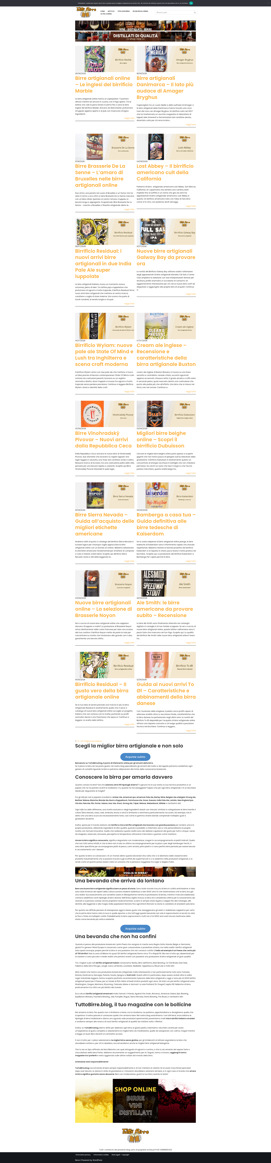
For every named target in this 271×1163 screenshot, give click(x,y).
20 (82, 741)
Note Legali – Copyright (120, 1155)
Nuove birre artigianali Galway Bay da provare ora (166, 257)
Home (102, 11)
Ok (191, 3)
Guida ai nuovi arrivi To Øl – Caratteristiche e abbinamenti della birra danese (166, 694)
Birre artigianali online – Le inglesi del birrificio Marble (104, 84)
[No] (268, 3)
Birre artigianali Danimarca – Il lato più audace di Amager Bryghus (165, 87)
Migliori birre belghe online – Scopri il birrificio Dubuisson (161, 439)
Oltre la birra (106, 14)
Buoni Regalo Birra (140, 11)
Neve (77, 1160)
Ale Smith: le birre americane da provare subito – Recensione (165, 609)
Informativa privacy (83, 1155)
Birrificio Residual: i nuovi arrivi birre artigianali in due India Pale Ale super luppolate (103, 264)
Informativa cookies (101, 1155)
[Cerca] (195, 12)
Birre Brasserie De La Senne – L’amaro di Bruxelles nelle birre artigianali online (100, 175)
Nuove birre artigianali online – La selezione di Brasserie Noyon (103, 609)
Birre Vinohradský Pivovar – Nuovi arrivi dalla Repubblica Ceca (103, 439)
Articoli (111, 11)
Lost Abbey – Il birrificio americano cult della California (165, 172)
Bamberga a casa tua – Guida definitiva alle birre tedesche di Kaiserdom (166, 524)
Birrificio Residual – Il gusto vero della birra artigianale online (102, 690)
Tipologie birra (124, 11)
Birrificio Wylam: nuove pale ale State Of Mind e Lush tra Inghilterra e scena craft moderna (104, 354)
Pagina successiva (93, 741)
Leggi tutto (129, 118)
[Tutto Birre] (86, 12)
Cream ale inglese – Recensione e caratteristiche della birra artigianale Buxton (166, 354)
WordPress (97, 1160)
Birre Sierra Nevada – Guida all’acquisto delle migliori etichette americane (104, 524)
